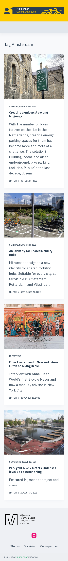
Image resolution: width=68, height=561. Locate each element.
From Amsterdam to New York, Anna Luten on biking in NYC (33, 364)
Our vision (30, 546)
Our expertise (49, 546)
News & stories (27, 106)
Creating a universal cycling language (28, 114)
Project (31, 462)
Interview (15, 356)
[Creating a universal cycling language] (34, 76)
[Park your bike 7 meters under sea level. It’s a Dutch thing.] (34, 432)
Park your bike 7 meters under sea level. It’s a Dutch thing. (32, 470)
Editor (13, 181)
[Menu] (62, 27)
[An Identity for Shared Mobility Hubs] (34, 215)
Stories (15, 546)
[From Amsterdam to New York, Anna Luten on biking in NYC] (34, 326)
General (13, 106)
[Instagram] (34, 535)
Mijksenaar (21, 557)
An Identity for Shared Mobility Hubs (30, 252)
